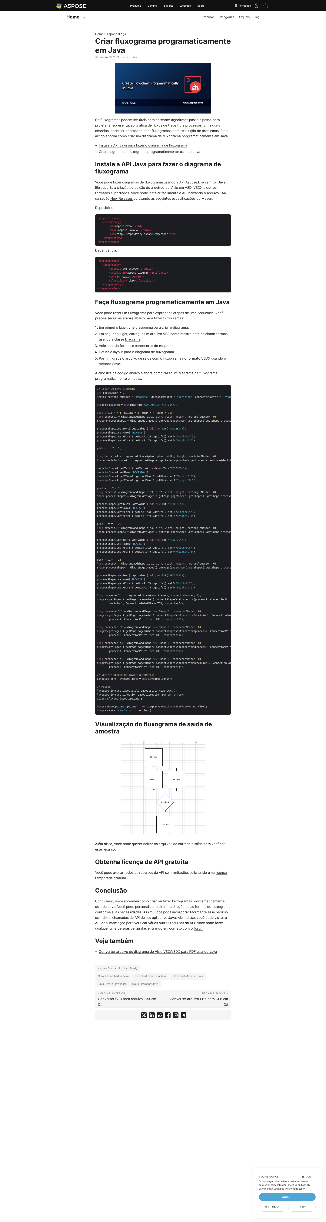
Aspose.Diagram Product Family (117, 968)
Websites (185, 5)
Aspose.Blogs (116, 34)
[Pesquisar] (266, 5)
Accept (287, 1197)
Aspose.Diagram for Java (205, 182)
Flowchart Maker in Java (188, 976)
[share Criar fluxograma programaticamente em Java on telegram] (183, 1016)
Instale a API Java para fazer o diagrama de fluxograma (143, 145)
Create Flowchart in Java (113, 976)
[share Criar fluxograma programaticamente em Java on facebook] (168, 1016)
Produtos (135, 5)
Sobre (201, 5)
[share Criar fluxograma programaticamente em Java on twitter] (144, 1016)
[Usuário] (256, 5)
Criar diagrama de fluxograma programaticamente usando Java (149, 152)
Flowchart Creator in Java (151, 976)
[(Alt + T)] (83, 17)
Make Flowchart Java (145, 983)
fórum (198, 928)
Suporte (168, 5)
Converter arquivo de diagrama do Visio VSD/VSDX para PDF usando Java (158, 952)
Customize (273, 1207)
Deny (302, 1207)
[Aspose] (71, 5)
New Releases (121, 198)
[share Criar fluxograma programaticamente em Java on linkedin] (152, 1016)
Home (72, 17)
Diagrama (132, 339)
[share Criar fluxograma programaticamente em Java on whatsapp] (175, 1016)
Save (116, 364)
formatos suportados (112, 193)
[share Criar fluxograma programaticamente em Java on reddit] (160, 1016)
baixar (148, 844)
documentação (113, 923)
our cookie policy (295, 1188)
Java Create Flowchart (112, 983)
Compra (152, 5)
